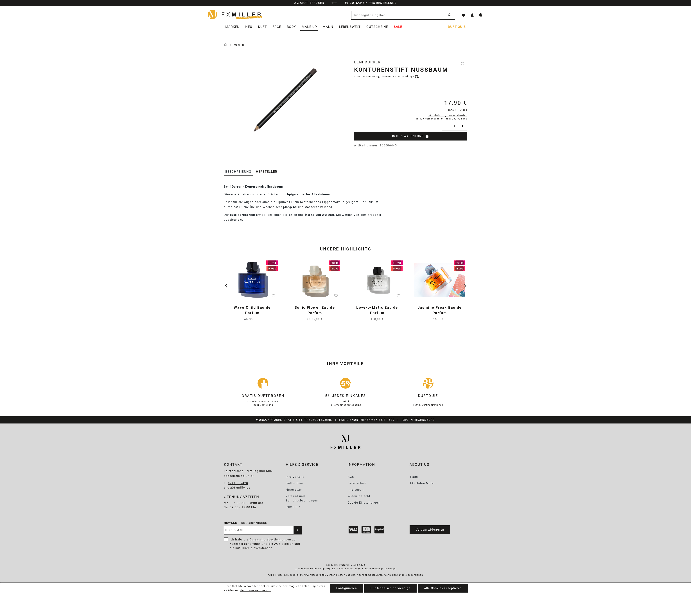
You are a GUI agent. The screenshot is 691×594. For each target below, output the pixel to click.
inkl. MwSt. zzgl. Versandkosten (447, 115)
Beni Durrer (367, 62)
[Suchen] (449, 15)
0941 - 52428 (238, 483)
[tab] (238, 172)
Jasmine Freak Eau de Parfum (440, 310)
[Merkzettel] (463, 15)
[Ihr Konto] (472, 15)
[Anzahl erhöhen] (463, 126)
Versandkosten (336, 575)
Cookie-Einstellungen (364, 502)
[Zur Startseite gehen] (235, 14)
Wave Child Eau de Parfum (252, 310)
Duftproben (294, 483)
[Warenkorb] (481, 15)
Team (414, 476)
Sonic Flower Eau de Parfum (315, 310)
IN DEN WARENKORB (408, 136)
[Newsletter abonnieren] (297, 530)
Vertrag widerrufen (430, 529)
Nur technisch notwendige (390, 588)
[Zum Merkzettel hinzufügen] (463, 63)
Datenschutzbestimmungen (270, 539)
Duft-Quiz (293, 507)
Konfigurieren (346, 588)
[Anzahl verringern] (446, 126)
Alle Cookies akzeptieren (443, 588)
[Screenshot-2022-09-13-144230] (284, 99)
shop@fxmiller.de (237, 487)
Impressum (356, 489)
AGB (351, 476)
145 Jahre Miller (422, 483)
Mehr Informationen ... (255, 590)
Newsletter (294, 489)
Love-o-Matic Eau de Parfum (377, 310)
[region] (284, 105)
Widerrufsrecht (359, 496)
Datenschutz (357, 483)
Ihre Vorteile (295, 476)
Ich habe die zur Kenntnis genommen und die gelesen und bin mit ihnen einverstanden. (265, 544)
